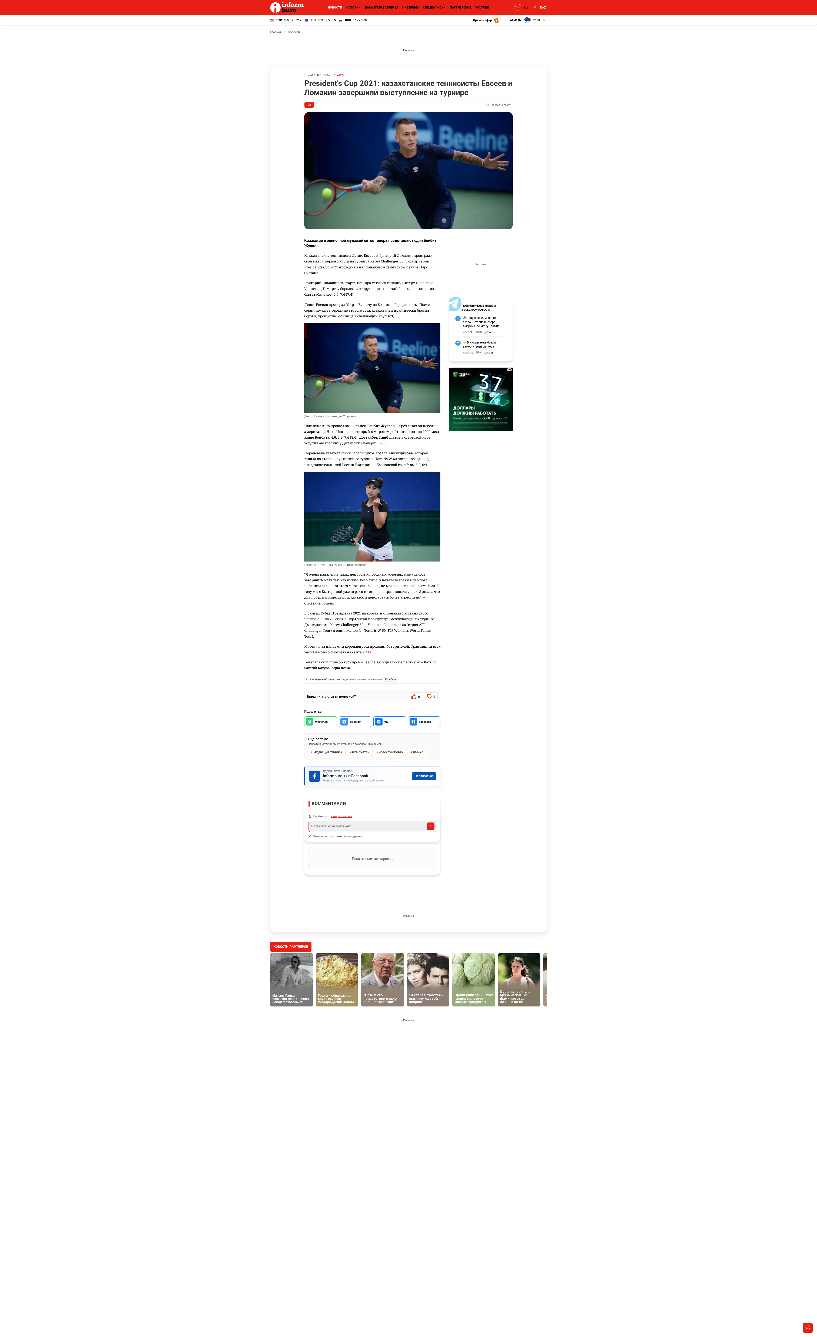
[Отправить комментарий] (430, 826)
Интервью (410, 7)
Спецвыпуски (434, 7)
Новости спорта (391, 752)
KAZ (543, 7)
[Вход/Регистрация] (534, 7)
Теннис (418, 752)
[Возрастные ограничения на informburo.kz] (517, 7)
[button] (528, 20)
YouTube (482, 7)
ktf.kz (367, 652)
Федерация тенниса (328, 752)
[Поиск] (525, 7)
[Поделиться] (808, 1328)
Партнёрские (460, 7)
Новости (335, 7)
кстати (340, 75)
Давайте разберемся (381, 7)
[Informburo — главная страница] (288, 7)
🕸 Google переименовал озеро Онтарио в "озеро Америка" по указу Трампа (481, 322)
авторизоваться (341, 816)
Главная (276, 32)
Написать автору (500, 105)
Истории (353, 7)
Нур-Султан (360, 752)
